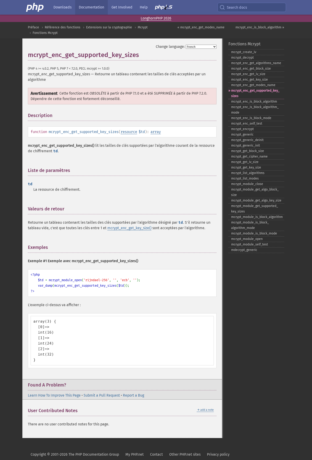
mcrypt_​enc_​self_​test (246, 123)
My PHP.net (134, 454)
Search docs (237, 7)
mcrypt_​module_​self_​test (249, 244)
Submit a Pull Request (102, 395)
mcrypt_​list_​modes (245, 178)
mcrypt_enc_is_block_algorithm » (259, 27)
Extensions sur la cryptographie (109, 27)
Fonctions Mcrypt (45, 33)
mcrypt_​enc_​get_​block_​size (251, 69)
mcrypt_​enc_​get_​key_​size (249, 80)
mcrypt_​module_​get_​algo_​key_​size (256, 200)
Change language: (170, 46)
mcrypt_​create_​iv (243, 52)
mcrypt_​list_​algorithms (247, 173)
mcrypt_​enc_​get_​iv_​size (248, 74)
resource (129, 132)
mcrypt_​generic (242, 134)
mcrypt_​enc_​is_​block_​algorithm (254, 101)
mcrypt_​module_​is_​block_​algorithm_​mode (250, 225)
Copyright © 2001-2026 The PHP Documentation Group (75, 454)
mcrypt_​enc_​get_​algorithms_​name (256, 63)
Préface (33, 27)
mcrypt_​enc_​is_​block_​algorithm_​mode (255, 109)
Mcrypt (143, 27)
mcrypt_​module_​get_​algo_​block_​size (255, 192)
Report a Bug (133, 395)
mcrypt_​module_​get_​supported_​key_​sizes (254, 208)
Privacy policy (218, 454)
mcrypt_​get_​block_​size (247, 151)
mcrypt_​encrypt (242, 129)
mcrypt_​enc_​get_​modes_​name (253, 85)
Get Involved (121, 7)
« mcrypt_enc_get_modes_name (201, 27)
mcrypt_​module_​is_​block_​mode (254, 233)
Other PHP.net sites (185, 454)
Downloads (62, 7)
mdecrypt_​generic (244, 250)
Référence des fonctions (62, 27)
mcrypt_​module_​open (247, 239)
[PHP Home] (35, 7)
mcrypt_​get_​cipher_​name (249, 156)
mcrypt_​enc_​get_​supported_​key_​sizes (255, 93)
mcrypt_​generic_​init (245, 145)
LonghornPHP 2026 (156, 18)
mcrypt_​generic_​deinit (247, 140)
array (156, 132)
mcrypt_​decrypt (242, 58)
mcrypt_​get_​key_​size (246, 167)
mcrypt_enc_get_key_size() (129, 228)
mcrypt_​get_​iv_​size (245, 162)
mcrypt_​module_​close (247, 184)
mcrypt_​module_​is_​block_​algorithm (257, 217)
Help (144, 7)
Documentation (91, 7)
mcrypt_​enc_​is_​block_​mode (251, 118)
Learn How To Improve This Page (54, 395)
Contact (156, 454)
